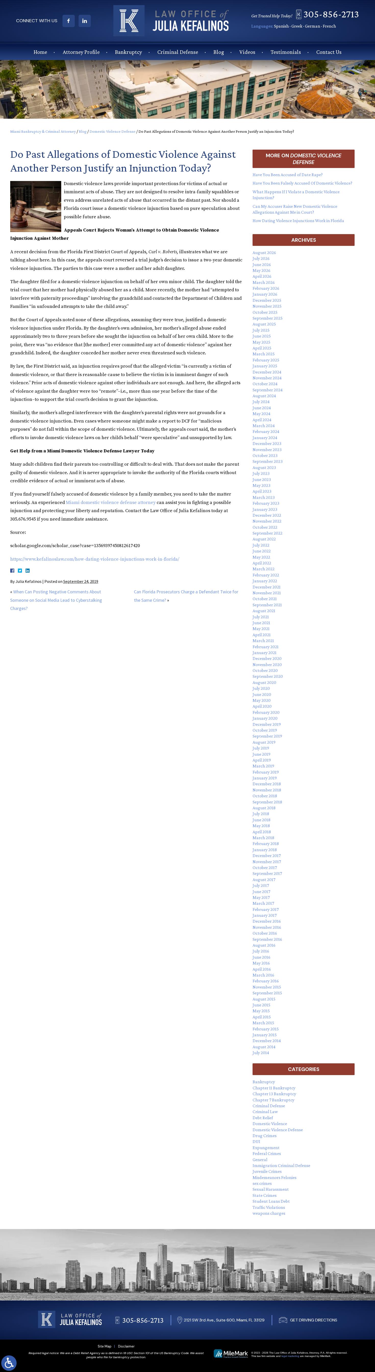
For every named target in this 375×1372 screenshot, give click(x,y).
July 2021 (261, 616)
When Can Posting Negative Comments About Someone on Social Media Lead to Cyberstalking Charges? (56, 600)
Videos (247, 52)
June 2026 (262, 264)
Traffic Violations (269, 1207)
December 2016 (267, 921)
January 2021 (265, 652)
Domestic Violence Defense (112, 131)
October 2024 (265, 383)
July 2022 (261, 545)
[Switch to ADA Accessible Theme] (9, 1363)
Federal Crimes (267, 1153)
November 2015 (267, 987)
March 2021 (263, 640)
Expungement (266, 1147)
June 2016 (261, 957)
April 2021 (262, 634)
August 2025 (264, 324)
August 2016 (264, 945)
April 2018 (262, 831)
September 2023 (268, 461)
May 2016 (261, 963)
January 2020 (265, 718)
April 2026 (262, 276)
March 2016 (263, 975)
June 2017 (261, 891)
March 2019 (263, 765)
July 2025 (261, 330)
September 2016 (267, 939)
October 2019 (265, 730)
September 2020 (268, 676)
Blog (219, 52)
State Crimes (265, 1195)
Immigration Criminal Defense (281, 1165)
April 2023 (262, 491)
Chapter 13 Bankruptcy (274, 1093)
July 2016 (261, 951)
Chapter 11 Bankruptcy (274, 1087)
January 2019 (265, 777)
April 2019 (262, 760)
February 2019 (266, 772)
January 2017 (265, 915)
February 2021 (266, 646)
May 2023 (261, 485)
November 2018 (267, 789)
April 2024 (262, 419)
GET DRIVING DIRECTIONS (313, 1320)
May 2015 (261, 1010)
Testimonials (286, 52)
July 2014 (261, 1052)
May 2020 (262, 700)
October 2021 (265, 598)
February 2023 (266, 503)
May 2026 (261, 270)
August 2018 (264, 807)
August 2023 (264, 467)
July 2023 (261, 473)
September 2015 (267, 992)
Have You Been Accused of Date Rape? (288, 174)
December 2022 (267, 515)
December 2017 (267, 855)
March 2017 (263, 903)
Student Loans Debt (271, 1201)
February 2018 (266, 843)
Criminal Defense (177, 52)
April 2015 (262, 1016)
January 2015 (265, 1034)
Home (40, 52)
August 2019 (264, 742)
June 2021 (261, 622)
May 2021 (261, 628)
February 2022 (266, 574)
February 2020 (266, 712)
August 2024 (264, 395)
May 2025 (261, 342)
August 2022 (264, 538)
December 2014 (267, 1040)
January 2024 (265, 437)
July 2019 (261, 748)
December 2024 (267, 372)
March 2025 (264, 353)
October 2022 (265, 527)
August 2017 (264, 879)
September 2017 (267, 873)
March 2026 (264, 282)
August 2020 (264, 682)
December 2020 (267, 658)
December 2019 (267, 724)
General (260, 1159)
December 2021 (267, 586)
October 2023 (265, 455)
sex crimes (262, 1183)
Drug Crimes (265, 1135)
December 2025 (267, 300)
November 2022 (267, 521)
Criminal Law (265, 1111)
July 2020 (261, 688)
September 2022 (267, 533)
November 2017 (267, 861)
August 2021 (264, 610)
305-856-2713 (331, 14)
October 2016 (265, 933)
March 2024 (264, 425)
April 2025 (262, 348)
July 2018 (261, 813)
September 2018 (267, 801)
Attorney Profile (81, 52)
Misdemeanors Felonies (274, 1177)
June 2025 (262, 336)
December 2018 (267, 783)
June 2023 (262, 479)
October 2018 (265, 795)
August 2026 (264, 252)
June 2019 (261, 754)
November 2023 (267, 449)
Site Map (104, 1346)
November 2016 (267, 927)
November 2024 (267, 377)
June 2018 (261, 819)
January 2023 (265, 509)
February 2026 (266, 288)
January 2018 (265, 849)
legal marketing (290, 1356)
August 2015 (264, 999)
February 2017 (266, 909)
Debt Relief (263, 1117)
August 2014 (264, 1046)
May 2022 (261, 557)
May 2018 (261, 825)
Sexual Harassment (271, 1189)
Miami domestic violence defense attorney (111, 503)
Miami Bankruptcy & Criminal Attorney (43, 131)
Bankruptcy (128, 52)
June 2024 (262, 407)
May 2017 (261, 897)
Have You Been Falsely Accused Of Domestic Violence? (302, 183)
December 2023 (267, 443)
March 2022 (263, 568)
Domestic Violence (270, 1123)
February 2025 (266, 360)
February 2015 (266, 1028)
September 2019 (267, 736)
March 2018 (263, 837)
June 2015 (261, 1004)
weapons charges (269, 1213)
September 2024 (268, 389)
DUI (256, 1141)
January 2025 (265, 365)
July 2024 (261, 401)
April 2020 (262, 706)
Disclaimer (126, 1346)
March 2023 (264, 497)
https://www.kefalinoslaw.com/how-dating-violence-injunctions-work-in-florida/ (94, 559)
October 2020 (265, 670)
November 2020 (267, 664)
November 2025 (267, 306)
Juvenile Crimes (267, 1171)
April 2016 (262, 969)
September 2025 (268, 318)
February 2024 (266, 431)
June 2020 (262, 694)
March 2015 (263, 1022)
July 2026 (261, 258)
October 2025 (265, 312)
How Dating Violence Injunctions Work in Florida (298, 220)
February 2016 (266, 980)
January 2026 (265, 294)
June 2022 (262, 550)
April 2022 (262, 562)
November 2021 (267, 592)
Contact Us (329, 52)
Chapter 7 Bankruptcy (273, 1099)
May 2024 (261, 413)
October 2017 (265, 867)
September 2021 (267, 604)
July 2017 (261, 885)
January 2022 (265, 580)
